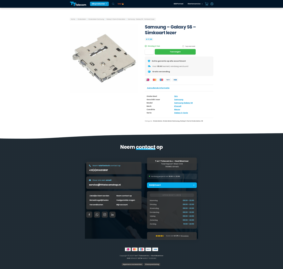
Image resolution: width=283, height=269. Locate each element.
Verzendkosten (96, 205)
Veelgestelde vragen (125, 200)
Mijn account (122, 205)
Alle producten (98, 4)
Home (73, 19)
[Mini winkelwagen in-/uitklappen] (206, 4)
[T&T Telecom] (78, 3)
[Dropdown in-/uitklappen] (202, 3)
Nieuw (177, 109)
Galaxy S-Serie (181, 113)
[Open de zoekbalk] (113, 4)
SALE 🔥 (121, 4)
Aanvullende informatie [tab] (158, 88)
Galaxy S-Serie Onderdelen (115, 19)
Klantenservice (194, 4)
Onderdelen (82, 19)
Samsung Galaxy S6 (183, 103)
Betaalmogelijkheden (99, 200)
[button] (172, 185)
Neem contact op (124, 196)
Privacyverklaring (152, 264)
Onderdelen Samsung (96, 19)
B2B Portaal (178, 4)
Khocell (177, 106)
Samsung (178, 99)
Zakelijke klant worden (99, 196)
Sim (176, 96)
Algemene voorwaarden (132, 264)
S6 (202, 121)
